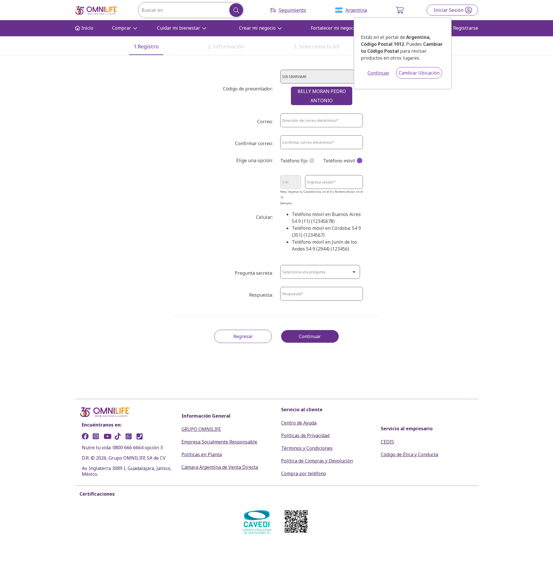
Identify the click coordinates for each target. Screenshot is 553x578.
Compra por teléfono (303, 473)
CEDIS (387, 442)
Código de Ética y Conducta (409, 454)
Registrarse (465, 28)
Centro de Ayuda (299, 423)
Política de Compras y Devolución (317, 461)
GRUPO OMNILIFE (201, 429)
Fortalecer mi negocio (334, 28)
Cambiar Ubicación (419, 73)
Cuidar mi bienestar (178, 28)
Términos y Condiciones (307, 448)
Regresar (243, 336)
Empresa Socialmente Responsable (219, 442)
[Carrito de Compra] (400, 10)
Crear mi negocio (257, 28)
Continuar (378, 73)
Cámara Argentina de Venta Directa (219, 467)
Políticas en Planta (201, 454)
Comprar (121, 28)
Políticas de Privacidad (305, 435)
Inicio (86, 28)
